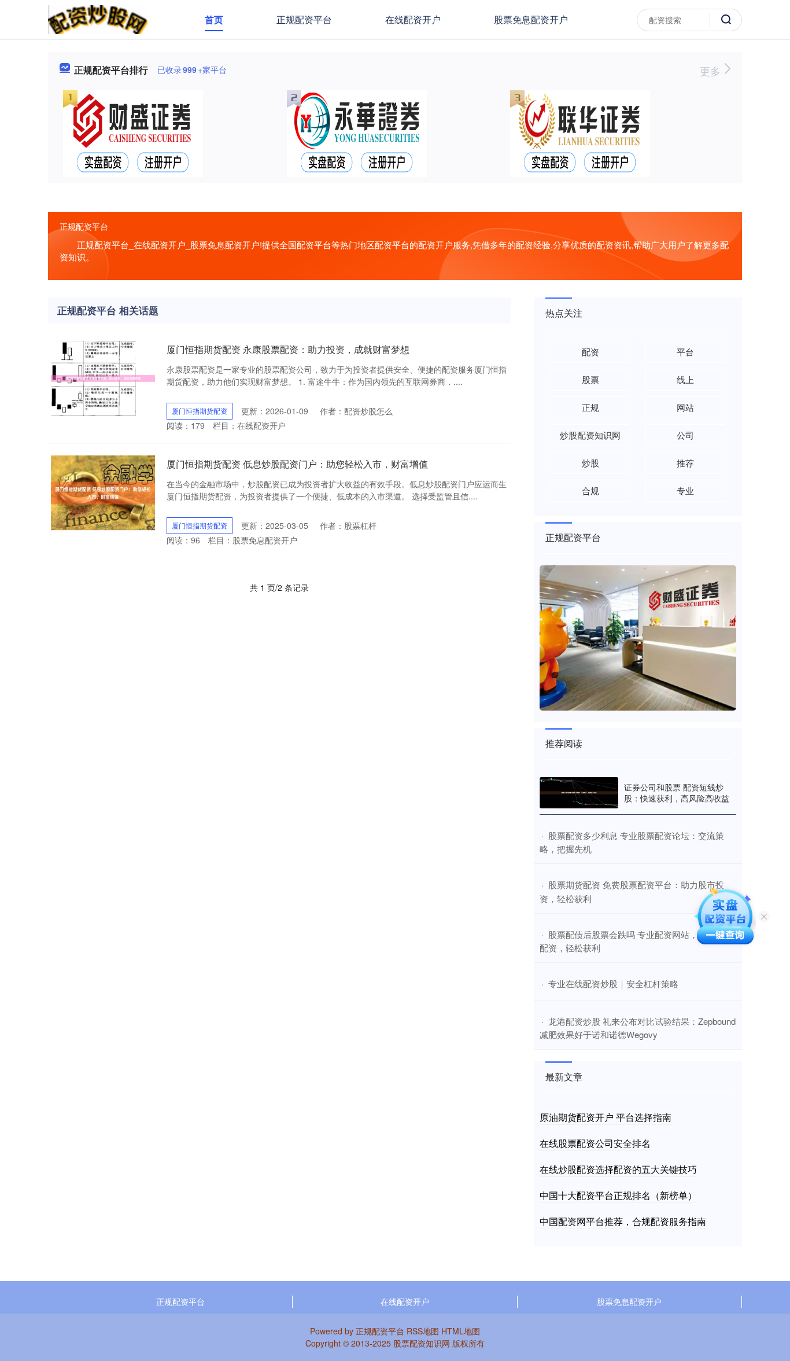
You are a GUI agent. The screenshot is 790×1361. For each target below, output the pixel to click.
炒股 (590, 463)
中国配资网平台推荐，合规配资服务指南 (623, 1221)
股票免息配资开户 (531, 19)
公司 (685, 435)
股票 (590, 379)
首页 (214, 19)
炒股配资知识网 (590, 435)
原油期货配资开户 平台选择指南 (605, 1117)
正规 (590, 407)
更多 (711, 70)
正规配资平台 (304, 19)
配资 (590, 351)
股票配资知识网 (421, 1343)
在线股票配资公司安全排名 (595, 1143)
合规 (590, 490)
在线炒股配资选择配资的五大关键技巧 (618, 1169)
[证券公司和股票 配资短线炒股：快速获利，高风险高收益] (579, 792)
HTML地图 (460, 1331)
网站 (685, 407)
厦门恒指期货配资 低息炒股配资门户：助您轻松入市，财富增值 (297, 463)
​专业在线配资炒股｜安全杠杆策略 (613, 983)
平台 (685, 351)
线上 (685, 379)
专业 (685, 490)
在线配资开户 (413, 19)
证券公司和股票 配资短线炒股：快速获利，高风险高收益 (676, 792)
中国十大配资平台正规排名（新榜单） (618, 1195)
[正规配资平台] (97, 18)
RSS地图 (423, 1331)
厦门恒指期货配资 (199, 410)
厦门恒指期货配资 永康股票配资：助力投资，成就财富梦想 (288, 349)
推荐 (685, 463)
